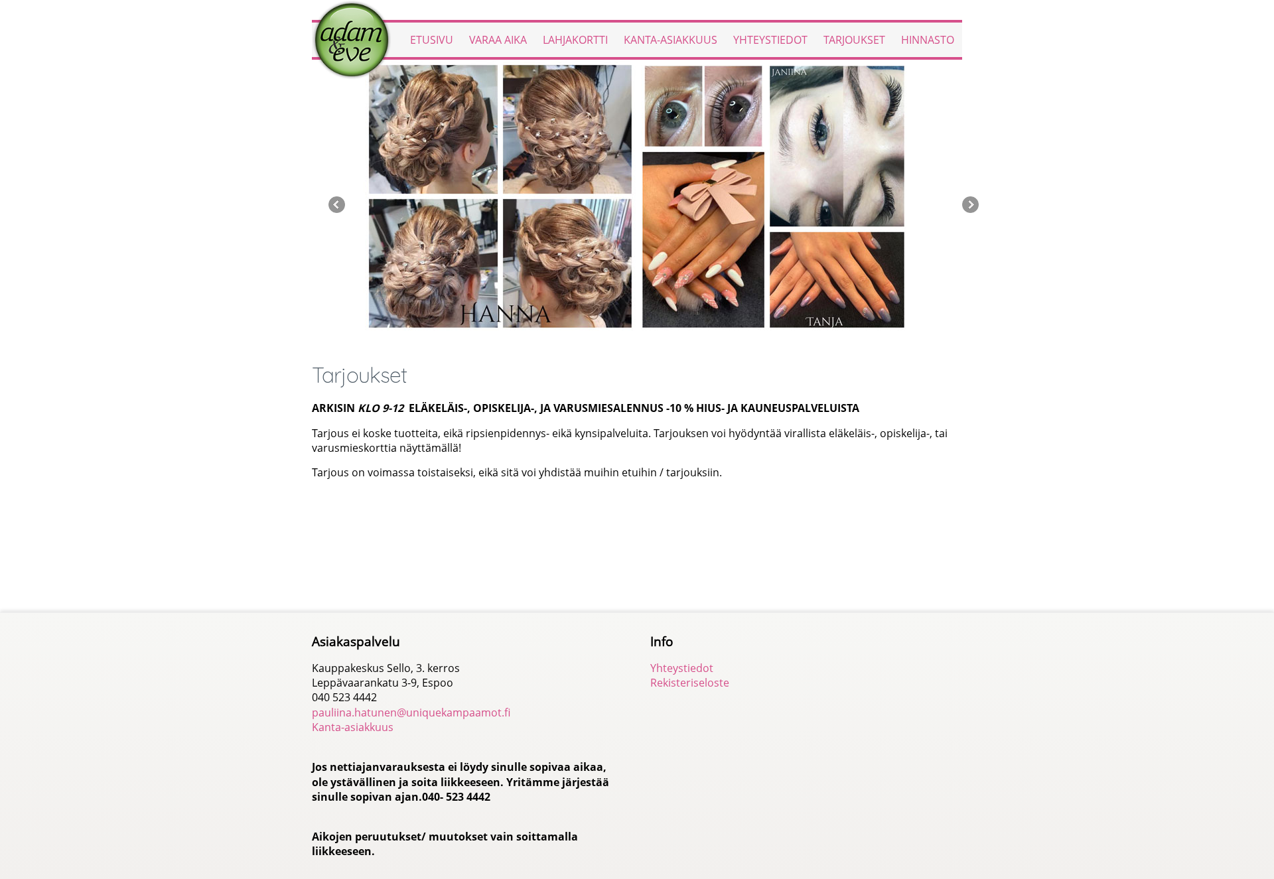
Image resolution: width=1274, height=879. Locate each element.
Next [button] (970, 204)
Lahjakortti (575, 40)
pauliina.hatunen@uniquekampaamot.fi (411, 712)
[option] (637, 196)
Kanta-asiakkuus (670, 40)
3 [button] (642, 342)
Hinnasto (927, 40)
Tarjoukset (854, 40)
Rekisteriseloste (689, 682)
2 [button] (627, 342)
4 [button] (656, 342)
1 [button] (612, 342)
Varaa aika (498, 40)
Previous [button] (336, 204)
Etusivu (431, 40)
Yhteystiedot (770, 40)
